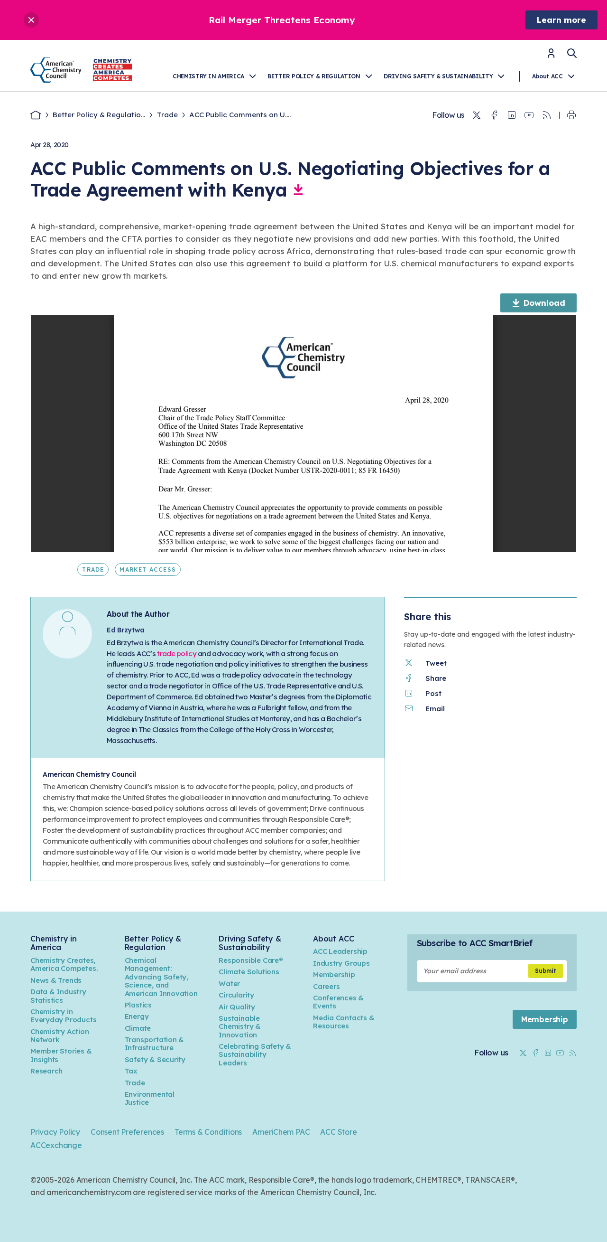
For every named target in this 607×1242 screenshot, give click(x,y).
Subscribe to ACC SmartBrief (474, 943)
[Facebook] (494, 115)
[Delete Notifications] (31, 20)
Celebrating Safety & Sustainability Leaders (255, 1054)
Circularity (236, 994)
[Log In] (551, 56)
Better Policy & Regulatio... (99, 114)
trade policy (176, 653)
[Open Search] (572, 53)
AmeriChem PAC (281, 1132)
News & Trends (56, 980)
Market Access (148, 569)
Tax (131, 1070)
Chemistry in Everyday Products (63, 1015)
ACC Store (338, 1132)
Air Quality (237, 1006)
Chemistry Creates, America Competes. (64, 964)
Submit (545, 970)
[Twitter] (476, 115)
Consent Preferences (127, 1132)
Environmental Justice (150, 1098)
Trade (167, 114)
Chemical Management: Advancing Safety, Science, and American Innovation (161, 977)
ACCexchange (56, 1145)
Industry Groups (341, 963)
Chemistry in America (208, 76)
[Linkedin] (511, 115)
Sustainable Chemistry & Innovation (240, 1026)
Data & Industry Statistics (58, 995)
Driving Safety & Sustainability (438, 76)
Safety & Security (155, 1059)
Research (46, 1070)
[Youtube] (529, 115)
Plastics (138, 1004)
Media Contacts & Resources (344, 1021)
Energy (137, 1016)
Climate (138, 1028)
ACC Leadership (340, 951)
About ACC (547, 76)
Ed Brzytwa (126, 630)
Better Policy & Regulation (313, 76)
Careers (326, 986)
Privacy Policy (55, 1132)
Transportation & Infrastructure (154, 1043)
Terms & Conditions (208, 1132)
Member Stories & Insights (61, 1054)
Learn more (561, 20)
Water (229, 983)
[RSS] (547, 115)
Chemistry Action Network (59, 1035)
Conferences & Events (338, 1001)
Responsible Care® (251, 960)
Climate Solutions (249, 971)
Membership (334, 974)
